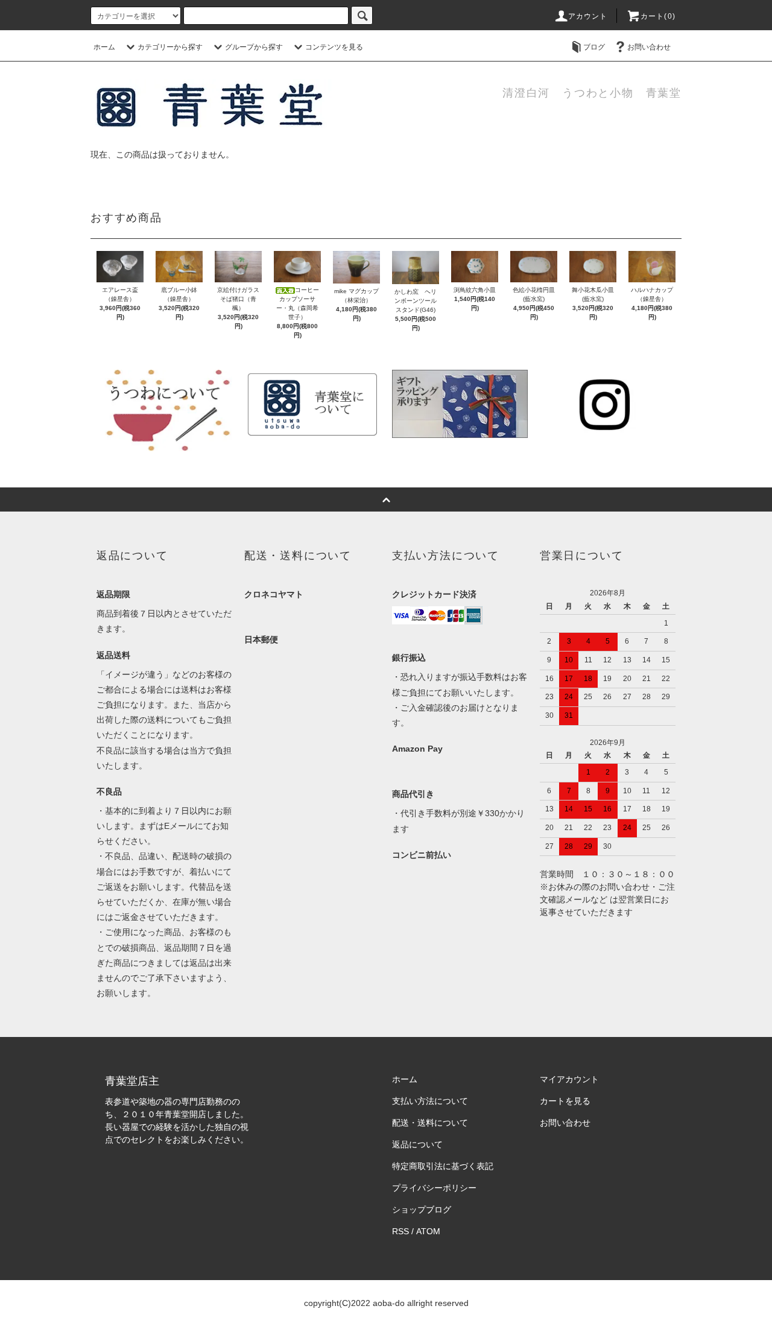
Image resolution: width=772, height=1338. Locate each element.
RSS (400, 1231)
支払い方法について (430, 1101)
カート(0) (658, 16)
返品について (417, 1144)
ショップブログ (421, 1209)
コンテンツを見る (334, 47)
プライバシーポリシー (434, 1188)
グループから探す (254, 47)
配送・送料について (430, 1122)
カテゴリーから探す (170, 47)
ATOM (428, 1231)
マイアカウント (569, 1079)
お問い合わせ (649, 47)
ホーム (104, 47)
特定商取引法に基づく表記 (442, 1166)
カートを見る (565, 1101)
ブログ (594, 47)
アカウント (588, 16)
